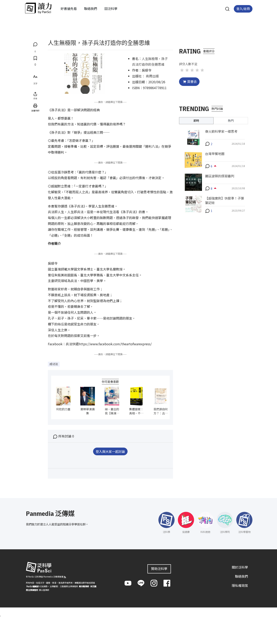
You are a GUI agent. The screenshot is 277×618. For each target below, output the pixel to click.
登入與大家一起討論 (110, 451)
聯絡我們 (90, 8)
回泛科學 (110, 8)
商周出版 (152, 76)
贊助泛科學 (159, 568)
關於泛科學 (240, 567)
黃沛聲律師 (84, 586)
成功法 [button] (53, 364)
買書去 (192, 81)
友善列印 (35, 110)
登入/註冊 (243, 8)
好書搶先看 (69, 8)
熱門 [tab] (231, 120)
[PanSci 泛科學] (38, 8)
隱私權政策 (240, 585)
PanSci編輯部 (32, 586)
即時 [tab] (196, 120)
